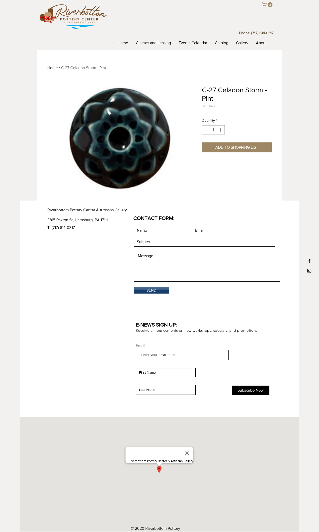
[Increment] (221, 129)
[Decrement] (206, 129)
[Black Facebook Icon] (309, 261)
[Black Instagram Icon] (309, 271)
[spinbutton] (213, 129)
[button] (268, 4)
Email (140, 346)
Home (52, 68)
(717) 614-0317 (262, 33)
